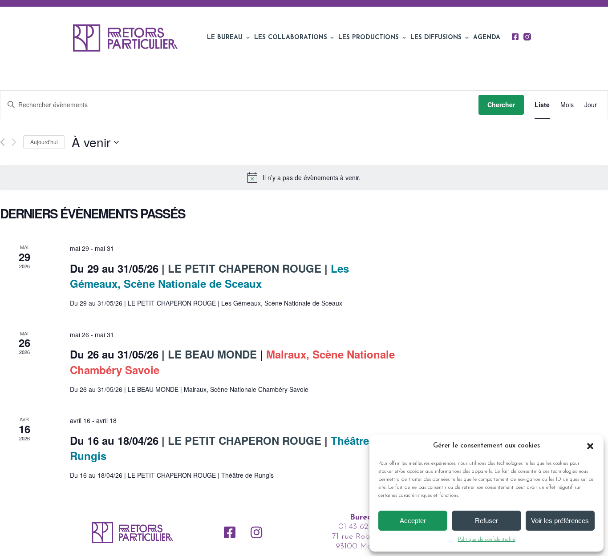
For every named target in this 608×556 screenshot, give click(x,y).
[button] (590, 446)
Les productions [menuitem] (368, 37)
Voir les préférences (560, 520)
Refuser (486, 520)
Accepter (413, 520)
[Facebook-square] (229, 532)
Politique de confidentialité (486, 539)
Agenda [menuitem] (486, 37)
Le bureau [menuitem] (225, 37)
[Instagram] (527, 36)
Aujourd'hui (44, 141)
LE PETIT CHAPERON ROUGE (243, 268)
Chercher (501, 104)
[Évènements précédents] (2, 142)
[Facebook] (515, 36)
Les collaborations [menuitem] (290, 37)
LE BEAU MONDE (211, 354)
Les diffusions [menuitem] (436, 37)
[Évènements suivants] (14, 142)
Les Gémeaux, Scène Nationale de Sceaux (209, 276)
